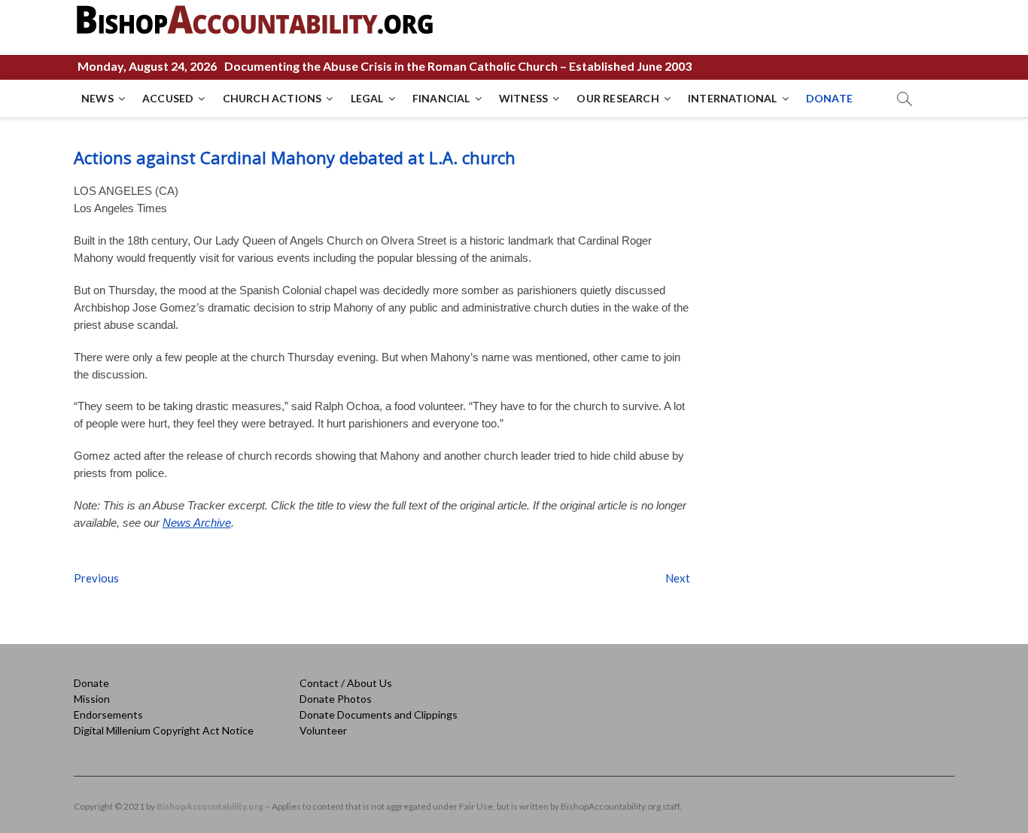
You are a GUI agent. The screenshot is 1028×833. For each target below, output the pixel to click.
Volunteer (323, 730)
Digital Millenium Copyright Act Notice (164, 730)
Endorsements (108, 714)
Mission (92, 698)
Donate (91, 682)
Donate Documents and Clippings (379, 714)
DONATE (829, 98)
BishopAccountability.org (210, 806)
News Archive (197, 522)
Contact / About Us (346, 682)
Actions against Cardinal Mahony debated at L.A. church (295, 157)
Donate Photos (336, 698)
